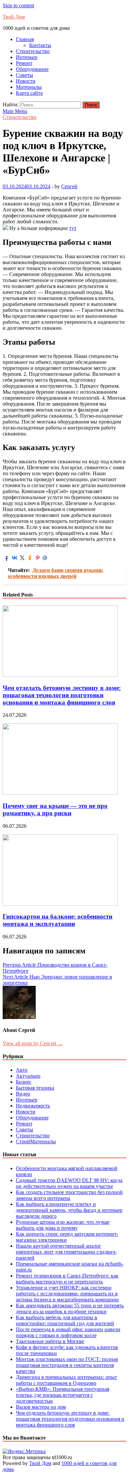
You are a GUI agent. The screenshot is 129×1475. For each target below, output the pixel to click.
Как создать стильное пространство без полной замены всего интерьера (69, 1195)
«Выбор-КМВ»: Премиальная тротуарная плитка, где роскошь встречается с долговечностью (62, 1395)
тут (72, 228)
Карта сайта (29, 93)
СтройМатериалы (36, 1141)
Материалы (29, 87)
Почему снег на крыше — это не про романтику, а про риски (55, 809)
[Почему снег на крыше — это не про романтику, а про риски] (60, 793)
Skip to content (18, 5)
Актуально (28, 1076)
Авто (21, 1070)
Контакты (40, 45)
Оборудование (32, 69)
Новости (25, 81)
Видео (23, 1094)
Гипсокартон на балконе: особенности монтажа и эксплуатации (57, 920)
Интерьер (26, 57)
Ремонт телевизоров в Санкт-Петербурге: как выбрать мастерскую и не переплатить (67, 1278)
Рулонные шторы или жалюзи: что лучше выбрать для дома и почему (62, 1225)
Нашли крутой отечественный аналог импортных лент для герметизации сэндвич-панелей (66, 1252)
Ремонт (24, 63)
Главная (25, 39)
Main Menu (15, 111)
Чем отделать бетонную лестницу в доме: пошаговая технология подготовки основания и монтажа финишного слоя (62, 695)
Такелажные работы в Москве (50, 1341)
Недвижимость (33, 1105)
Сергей (69, 186)
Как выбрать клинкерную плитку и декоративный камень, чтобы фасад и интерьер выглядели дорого (69, 1210)
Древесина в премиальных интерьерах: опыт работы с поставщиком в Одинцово (66, 1380)
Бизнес (23, 1082)
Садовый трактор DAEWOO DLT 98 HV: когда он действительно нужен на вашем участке (69, 1183)
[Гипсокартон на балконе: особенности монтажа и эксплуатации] (60, 904)
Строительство (33, 51)
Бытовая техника (35, 1088)
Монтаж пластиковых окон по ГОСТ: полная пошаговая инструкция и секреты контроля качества (67, 1365)
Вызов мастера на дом (41, 1407)
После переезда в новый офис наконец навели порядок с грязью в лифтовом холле (68, 1332)
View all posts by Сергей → (33, 1043)
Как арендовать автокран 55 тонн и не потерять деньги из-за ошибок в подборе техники (70, 1308)
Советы (24, 75)
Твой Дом (14, 17)
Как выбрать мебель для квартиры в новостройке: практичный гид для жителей (65, 1320)
